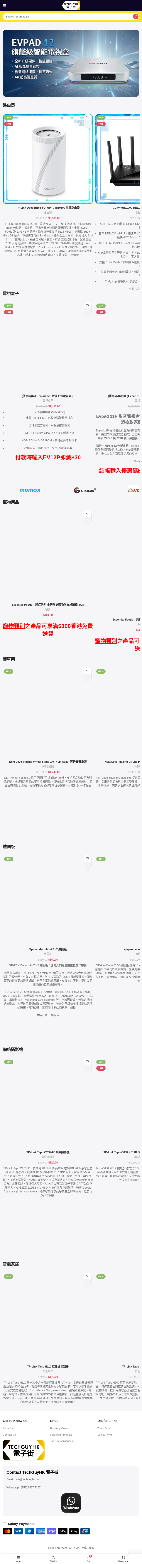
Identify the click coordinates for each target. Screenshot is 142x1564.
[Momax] (30, 490)
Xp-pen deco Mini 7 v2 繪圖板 (48, 949)
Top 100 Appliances (61, 1440)
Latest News (104, 1434)
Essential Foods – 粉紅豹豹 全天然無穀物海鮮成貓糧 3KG (48, 604)
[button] (87, 124)
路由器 (48, 212)
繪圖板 (48, 953)
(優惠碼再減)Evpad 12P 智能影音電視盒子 (48, 396)
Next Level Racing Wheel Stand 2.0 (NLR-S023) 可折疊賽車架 (48, 761)
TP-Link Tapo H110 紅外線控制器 (48, 1366)
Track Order (104, 1428)
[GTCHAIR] (84, 490)
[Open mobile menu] (4, 5)
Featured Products (61, 1434)
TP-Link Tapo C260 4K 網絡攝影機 (48, 1152)
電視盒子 (48, 400)
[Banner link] (71, 63)
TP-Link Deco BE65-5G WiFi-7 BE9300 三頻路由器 (48, 207)
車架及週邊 (47, 766)
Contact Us (9, 1434)
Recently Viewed (60, 1428)
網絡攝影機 (47, 1156)
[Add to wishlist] (87, 117)
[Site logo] (71, 5)
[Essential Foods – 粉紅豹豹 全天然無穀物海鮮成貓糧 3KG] (48, 556)
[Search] (135, 16)
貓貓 (47, 609)
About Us (8, 1428)
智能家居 (48, 1371)
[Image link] (24, 1449)
